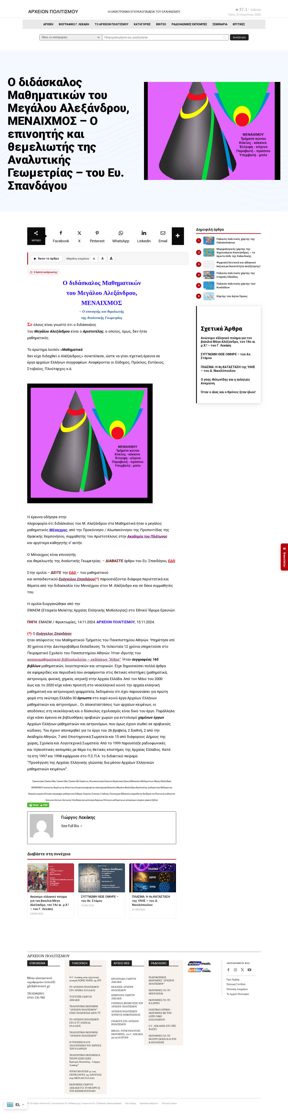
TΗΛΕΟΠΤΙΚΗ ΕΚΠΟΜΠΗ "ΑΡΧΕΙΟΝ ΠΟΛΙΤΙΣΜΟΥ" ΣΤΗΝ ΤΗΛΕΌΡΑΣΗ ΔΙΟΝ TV (85, 1009)
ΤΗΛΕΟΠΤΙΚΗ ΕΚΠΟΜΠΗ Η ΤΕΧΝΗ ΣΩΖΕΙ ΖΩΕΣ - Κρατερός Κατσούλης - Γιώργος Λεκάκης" (84, 1059)
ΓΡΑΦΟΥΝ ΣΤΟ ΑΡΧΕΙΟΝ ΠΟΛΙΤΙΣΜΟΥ (125, 1022)
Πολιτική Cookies (236, 984)
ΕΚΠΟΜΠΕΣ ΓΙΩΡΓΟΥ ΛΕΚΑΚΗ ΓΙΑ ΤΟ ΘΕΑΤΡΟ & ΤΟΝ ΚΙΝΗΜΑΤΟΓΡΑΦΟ (84, 1088)
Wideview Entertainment (108, 1103)
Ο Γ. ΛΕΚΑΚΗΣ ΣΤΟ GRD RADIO (162, 1027)
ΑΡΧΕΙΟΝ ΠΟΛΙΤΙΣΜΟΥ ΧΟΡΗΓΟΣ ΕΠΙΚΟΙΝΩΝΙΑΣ (125, 1013)
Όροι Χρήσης (233, 979)
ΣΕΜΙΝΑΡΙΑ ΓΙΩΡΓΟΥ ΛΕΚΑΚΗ (123, 996)
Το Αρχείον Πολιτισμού (238, 993)
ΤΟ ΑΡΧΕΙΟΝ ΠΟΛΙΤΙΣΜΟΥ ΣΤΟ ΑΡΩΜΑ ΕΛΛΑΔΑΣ (84, 988)
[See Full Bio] (81, 826)
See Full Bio (70, 826)
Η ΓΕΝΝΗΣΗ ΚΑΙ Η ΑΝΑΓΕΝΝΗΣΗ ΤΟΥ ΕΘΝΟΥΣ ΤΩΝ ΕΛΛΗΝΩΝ (85, 1045)
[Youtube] (249, 970)
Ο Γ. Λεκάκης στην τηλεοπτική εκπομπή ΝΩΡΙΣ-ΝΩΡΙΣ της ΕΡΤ (85, 978)
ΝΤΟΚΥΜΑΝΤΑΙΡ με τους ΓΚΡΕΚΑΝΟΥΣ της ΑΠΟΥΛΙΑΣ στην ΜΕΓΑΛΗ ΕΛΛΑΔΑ (85, 1075)
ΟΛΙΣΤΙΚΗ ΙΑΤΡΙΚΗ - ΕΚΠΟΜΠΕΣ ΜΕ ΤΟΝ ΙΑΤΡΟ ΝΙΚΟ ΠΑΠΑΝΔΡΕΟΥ (160, 1014)
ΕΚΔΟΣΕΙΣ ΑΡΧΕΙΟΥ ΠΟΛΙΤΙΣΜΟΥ (122, 988)
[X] (242, 970)
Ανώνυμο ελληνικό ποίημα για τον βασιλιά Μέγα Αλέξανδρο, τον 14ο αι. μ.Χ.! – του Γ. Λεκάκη (228, 341)
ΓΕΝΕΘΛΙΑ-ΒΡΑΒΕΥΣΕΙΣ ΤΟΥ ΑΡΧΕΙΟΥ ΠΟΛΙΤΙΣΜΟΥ (127, 1004)
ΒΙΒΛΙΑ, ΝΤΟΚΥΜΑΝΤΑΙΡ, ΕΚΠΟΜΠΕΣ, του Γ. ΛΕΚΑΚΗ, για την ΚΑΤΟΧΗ (127, 1034)
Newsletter (284, 557)
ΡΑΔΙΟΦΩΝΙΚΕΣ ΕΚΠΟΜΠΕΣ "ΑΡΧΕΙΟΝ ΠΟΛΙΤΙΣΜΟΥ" (161, 980)
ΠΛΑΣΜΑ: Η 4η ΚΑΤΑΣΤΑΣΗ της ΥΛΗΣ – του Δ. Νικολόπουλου (228, 369)
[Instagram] (235, 970)
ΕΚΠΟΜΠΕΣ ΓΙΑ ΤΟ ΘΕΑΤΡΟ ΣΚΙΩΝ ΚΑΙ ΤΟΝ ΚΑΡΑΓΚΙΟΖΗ (162, 1039)
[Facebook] (228, 970)
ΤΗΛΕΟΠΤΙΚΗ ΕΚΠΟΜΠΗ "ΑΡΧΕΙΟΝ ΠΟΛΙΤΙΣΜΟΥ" (83, 1034)
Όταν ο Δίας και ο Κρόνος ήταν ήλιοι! (228, 392)
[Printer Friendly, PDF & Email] (38, 807)
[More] (178, 236)
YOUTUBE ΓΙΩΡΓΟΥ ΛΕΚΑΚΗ (80, 998)
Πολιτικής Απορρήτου (237, 989)
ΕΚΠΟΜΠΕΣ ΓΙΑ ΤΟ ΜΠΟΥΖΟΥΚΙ (159, 991)
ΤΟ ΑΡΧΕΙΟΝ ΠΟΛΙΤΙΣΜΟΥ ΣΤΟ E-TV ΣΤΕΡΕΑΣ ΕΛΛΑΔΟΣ (84, 1023)
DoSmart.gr (74, 1103)
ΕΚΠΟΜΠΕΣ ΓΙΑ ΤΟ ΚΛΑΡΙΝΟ (159, 1001)
